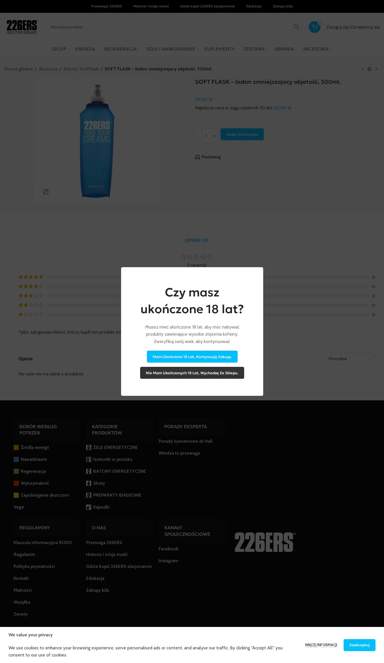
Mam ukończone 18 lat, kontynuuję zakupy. (192, 356)
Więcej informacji (321, 645)
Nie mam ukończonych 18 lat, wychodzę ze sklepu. (192, 372)
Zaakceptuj (359, 645)
